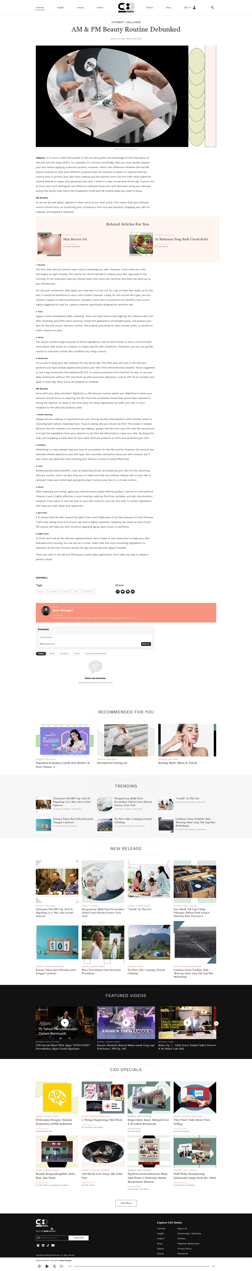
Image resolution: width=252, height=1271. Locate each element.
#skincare (53, 591)
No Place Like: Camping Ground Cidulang (133, 821)
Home (140, 966)
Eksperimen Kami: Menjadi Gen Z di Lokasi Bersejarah (148, 1122)
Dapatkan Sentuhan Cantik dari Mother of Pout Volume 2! (63, 765)
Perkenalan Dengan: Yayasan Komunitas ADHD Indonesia (54, 1122)
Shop (168, 8)
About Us (182, 1229)
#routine (65, 591)
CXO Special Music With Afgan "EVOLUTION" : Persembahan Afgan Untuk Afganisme (63, 1047)
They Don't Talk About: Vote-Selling (192, 1122)
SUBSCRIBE (79, 1238)
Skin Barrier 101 (75, 239)
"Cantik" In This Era (187, 798)
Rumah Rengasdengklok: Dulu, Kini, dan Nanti (56, 1176)
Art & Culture (190, 906)
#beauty (41, 591)
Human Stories (143, 906)
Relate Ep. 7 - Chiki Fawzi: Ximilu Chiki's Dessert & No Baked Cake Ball (187, 1047)
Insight (60, 8)
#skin (76, 591)
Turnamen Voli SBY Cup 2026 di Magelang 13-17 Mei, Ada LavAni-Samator (72, 802)
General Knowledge (54, 966)
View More (126, 1203)
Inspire (80, 8)
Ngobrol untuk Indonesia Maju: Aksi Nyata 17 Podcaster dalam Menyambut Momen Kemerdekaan (148, 1180)
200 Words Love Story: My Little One (102, 1176)
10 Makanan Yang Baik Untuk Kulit (181, 239)
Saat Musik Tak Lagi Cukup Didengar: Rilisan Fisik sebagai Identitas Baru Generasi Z (191, 912)
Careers (181, 1239)
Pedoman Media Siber (188, 1244)
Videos (100, 8)
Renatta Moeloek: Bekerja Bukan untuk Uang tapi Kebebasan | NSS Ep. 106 (125, 1047)
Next (216, 1023)
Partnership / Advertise (189, 1234)
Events (149, 8)
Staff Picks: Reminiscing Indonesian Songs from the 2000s (195, 1176)
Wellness (133, 22)
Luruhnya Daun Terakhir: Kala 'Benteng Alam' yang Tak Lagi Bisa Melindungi (195, 822)
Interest (40, 8)
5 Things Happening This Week (102, 1120)
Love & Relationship (100, 1170)
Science (94, 906)
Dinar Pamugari (66, 1260)
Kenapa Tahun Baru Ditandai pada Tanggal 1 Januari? (73, 821)
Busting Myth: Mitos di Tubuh (177, 763)
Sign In (188, 7)
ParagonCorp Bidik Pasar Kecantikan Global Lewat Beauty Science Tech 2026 (133, 802)
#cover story (88, 591)
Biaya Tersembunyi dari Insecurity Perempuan (101, 972)
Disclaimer (182, 1254)
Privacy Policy (184, 1249)
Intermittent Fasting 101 (112, 763)
